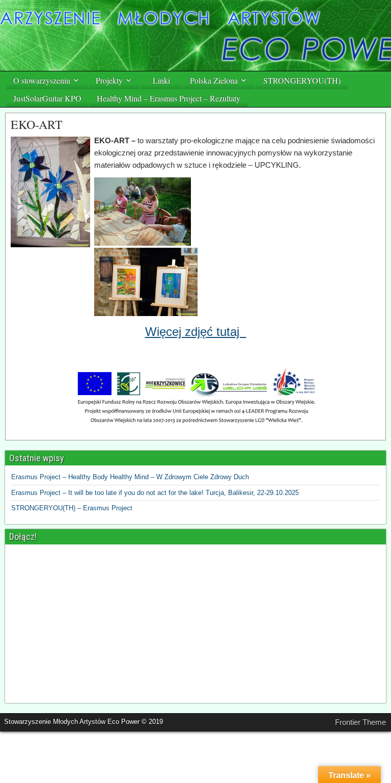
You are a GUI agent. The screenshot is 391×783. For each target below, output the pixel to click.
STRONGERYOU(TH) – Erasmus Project (71, 508)
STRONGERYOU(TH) (302, 80)
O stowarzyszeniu (41, 80)
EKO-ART (37, 124)
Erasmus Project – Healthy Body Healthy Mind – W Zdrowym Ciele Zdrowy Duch (130, 477)
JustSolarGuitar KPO (47, 98)
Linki (161, 80)
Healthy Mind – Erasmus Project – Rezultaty (168, 98)
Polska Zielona (214, 80)
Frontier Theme (360, 722)
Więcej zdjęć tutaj (195, 331)
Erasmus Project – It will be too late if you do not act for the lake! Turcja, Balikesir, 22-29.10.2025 (155, 493)
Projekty (109, 80)
